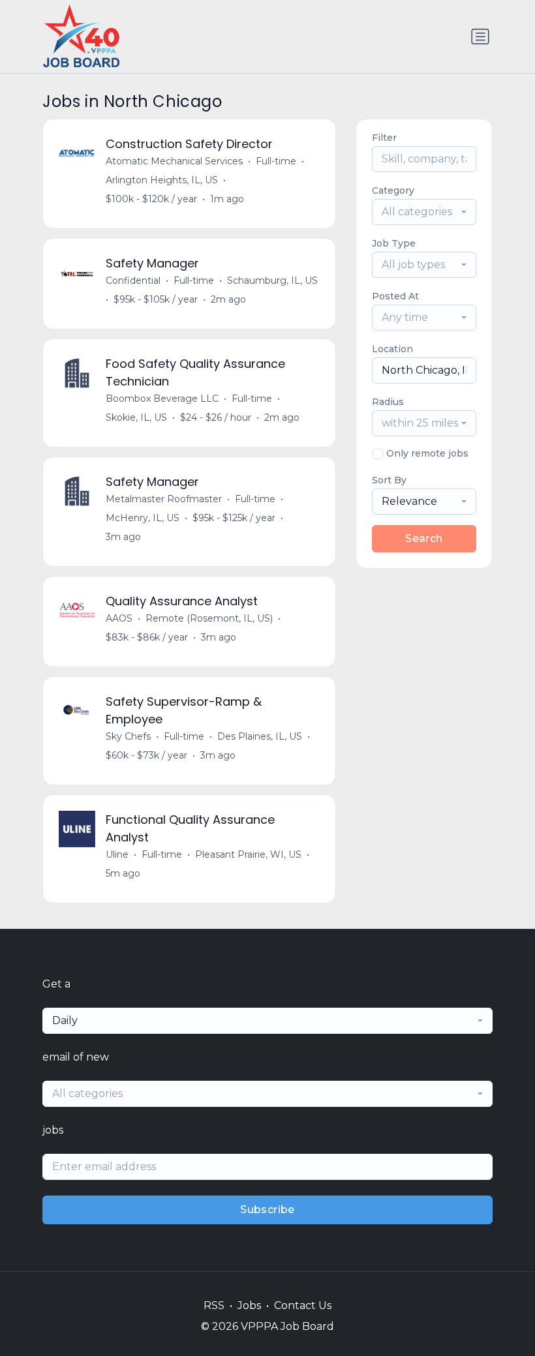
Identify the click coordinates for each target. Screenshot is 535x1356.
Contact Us (302, 1305)
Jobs (249, 1305)
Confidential (133, 280)
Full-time (276, 161)
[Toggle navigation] (480, 36)
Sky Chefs (128, 736)
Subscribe (267, 1209)
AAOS (119, 618)
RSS (214, 1305)
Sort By (389, 480)
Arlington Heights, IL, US (162, 180)
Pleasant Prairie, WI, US (248, 854)
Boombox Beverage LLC (162, 398)
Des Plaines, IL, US (259, 736)
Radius (388, 402)
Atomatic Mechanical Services (174, 161)
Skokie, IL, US (136, 417)
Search (423, 538)
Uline (117, 854)
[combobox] (424, 212)
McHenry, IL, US (142, 518)
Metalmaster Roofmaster (164, 499)
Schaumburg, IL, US (272, 280)
